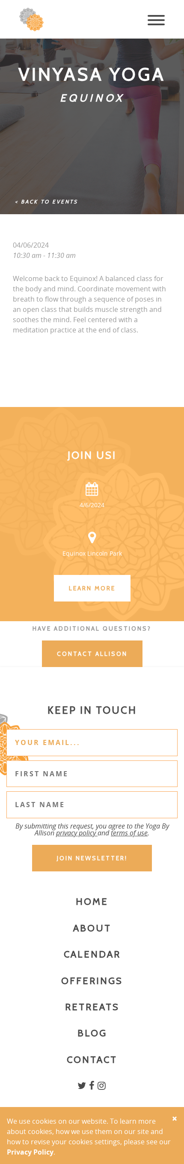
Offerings (92, 981)
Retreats (92, 1007)
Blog (92, 1033)
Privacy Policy (30, 1152)
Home (92, 901)
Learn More (92, 588)
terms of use (129, 833)
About (92, 928)
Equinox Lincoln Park (92, 553)
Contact (92, 1059)
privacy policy (77, 833)
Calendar (92, 954)
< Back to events (46, 201)
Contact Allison (92, 654)
